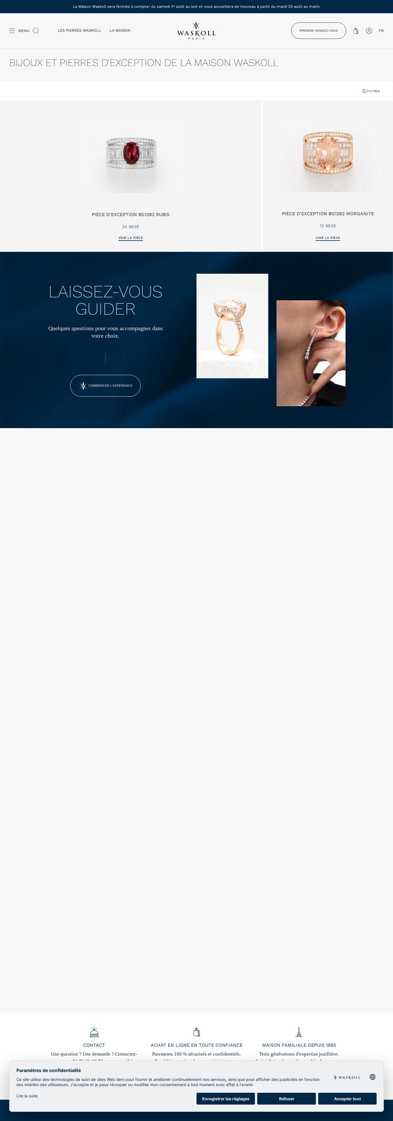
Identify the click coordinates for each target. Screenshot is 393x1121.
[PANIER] (356, 31)
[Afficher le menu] (12, 31)
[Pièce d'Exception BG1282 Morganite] (328, 153)
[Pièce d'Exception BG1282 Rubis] (131, 153)
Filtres (373, 91)
